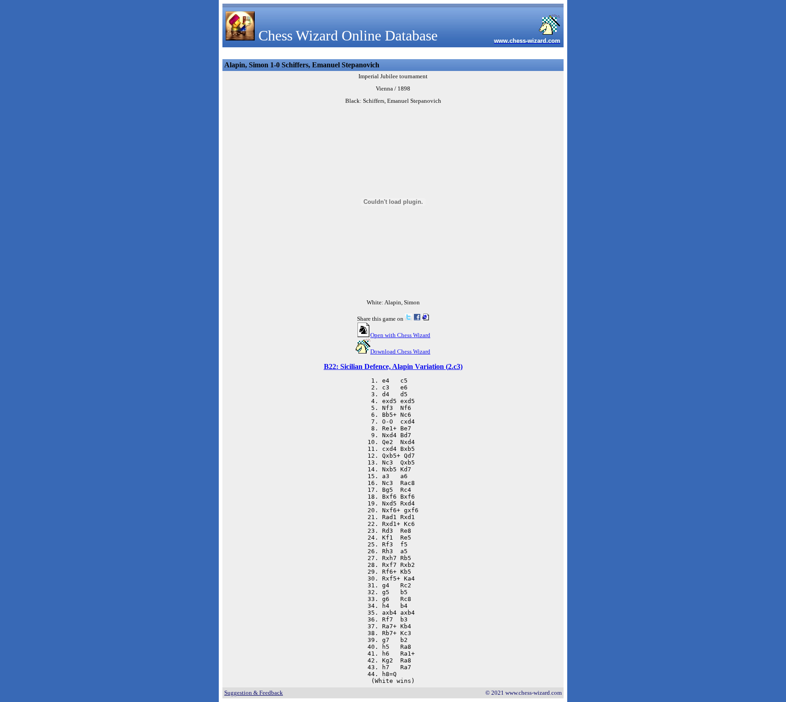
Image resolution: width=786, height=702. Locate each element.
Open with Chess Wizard (400, 335)
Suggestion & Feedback (253, 692)
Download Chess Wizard (400, 351)
